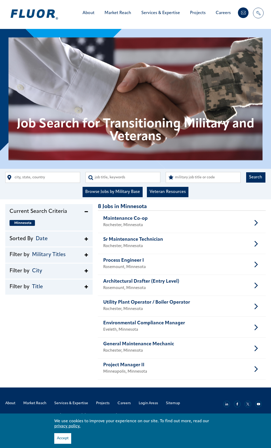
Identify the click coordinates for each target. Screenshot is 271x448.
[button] (49, 211)
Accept (63, 438)
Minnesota (22, 223)
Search (255, 177)
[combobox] (42, 177)
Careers (223, 13)
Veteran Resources (168, 192)
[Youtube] (258, 404)
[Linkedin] (226, 404)
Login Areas (148, 403)
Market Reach (118, 13)
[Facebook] (237, 404)
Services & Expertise (160, 13)
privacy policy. (67, 426)
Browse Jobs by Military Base (112, 192)
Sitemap (173, 403)
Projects (198, 13)
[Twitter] (248, 404)
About (88, 13)
